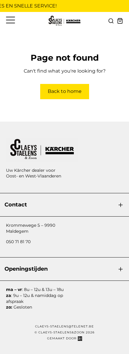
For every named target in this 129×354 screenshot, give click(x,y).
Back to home (65, 91)
